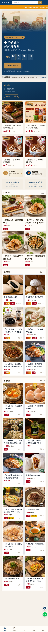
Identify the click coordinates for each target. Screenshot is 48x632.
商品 (14, 630)
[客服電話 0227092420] (45, 608)
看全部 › (43, 77)
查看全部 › (42, 272)
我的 (33, 630)
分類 (24, 630)
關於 (43, 630)
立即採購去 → (12, 65)
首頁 (5, 630)
